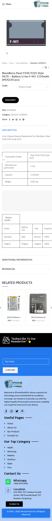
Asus (12, 63)
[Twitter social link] (13, 119)
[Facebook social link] (9, 119)
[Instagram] (12, 411)
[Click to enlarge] (7, 53)
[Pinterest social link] (16, 119)
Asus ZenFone (22, 63)
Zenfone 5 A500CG (38, 63)
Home (4, 63)
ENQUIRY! (10, 100)
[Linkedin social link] (20, 119)
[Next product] (48, 67)
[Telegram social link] (23, 119)
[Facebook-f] (6, 411)
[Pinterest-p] (22, 411)
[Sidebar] (3, 159)
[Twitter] (17, 411)
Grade (4, 86)
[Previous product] (43, 67)
